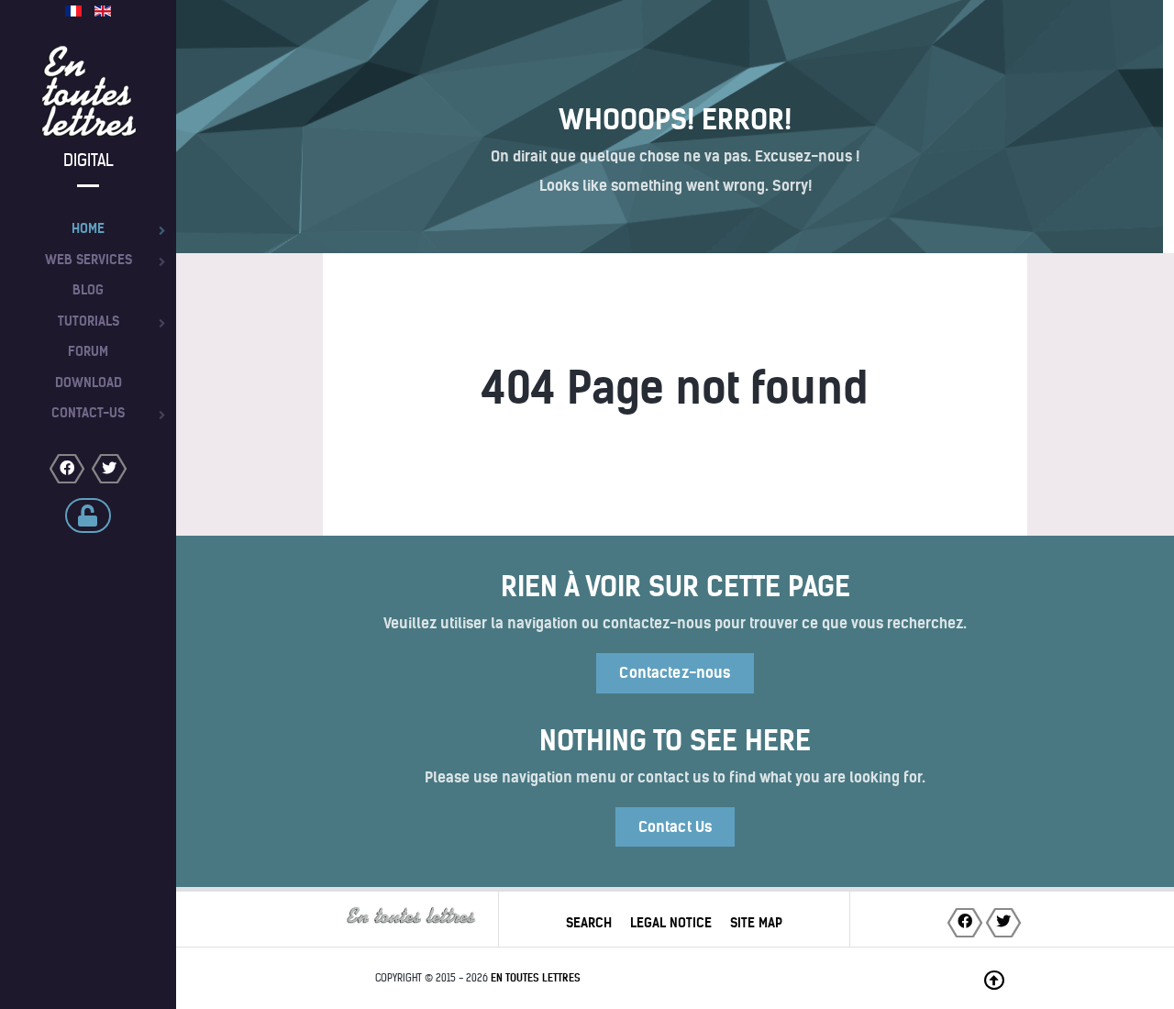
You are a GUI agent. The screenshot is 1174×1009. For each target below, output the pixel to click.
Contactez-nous (674, 673)
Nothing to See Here (675, 741)
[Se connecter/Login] (88, 515)
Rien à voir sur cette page (675, 587)
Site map (756, 923)
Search (589, 923)
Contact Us (675, 827)
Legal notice (671, 923)
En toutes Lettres (536, 977)
